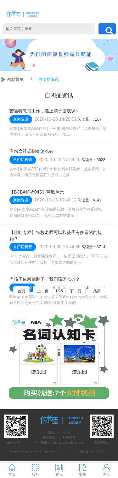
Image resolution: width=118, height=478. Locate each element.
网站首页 (15, 79)
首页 (21, 291)
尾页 (97, 291)
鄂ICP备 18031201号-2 (92, 451)
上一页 (42, 291)
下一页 (75, 291)
